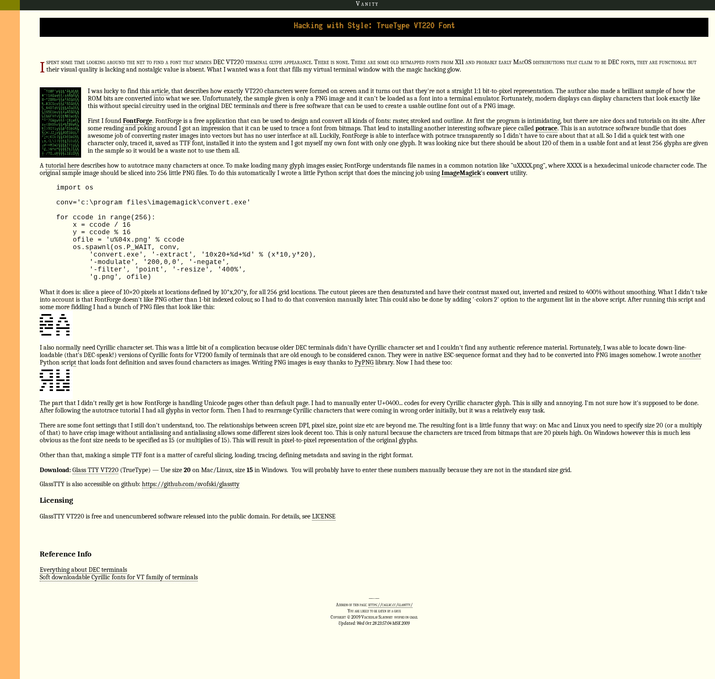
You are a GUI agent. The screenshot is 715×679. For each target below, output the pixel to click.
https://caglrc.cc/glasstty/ (390, 604)
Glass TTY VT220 (95, 470)
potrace (546, 128)
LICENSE (324, 516)
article (159, 91)
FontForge (137, 121)
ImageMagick (461, 173)
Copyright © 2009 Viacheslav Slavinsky (362, 617)
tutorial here (62, 165)
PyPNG (364, 362)
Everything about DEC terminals (83, 569)
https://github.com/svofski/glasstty (191, 484)
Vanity (367, 3)
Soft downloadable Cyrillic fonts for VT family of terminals (119, 577)
